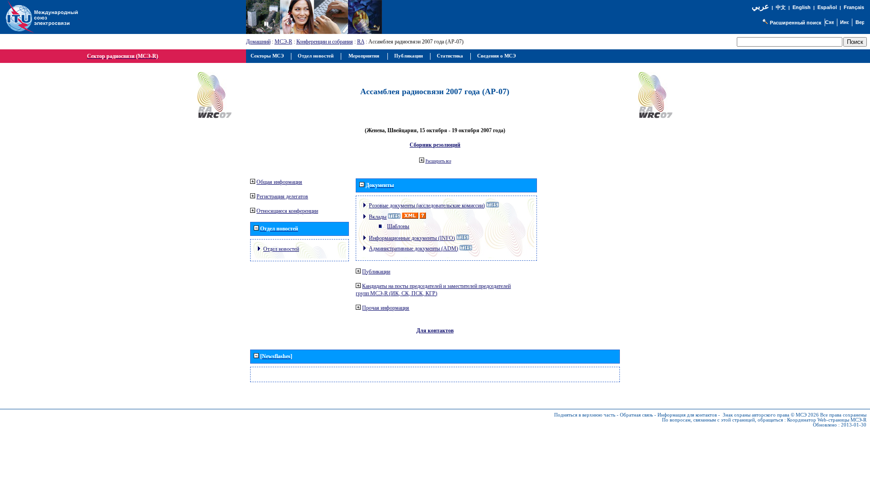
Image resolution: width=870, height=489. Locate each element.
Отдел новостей (281, 249)
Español (827, 7)
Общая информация (279, 182)
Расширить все (438, 161)
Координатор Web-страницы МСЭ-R (826, 419)
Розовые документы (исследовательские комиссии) (427, 205)
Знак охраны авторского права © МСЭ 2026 (771, 414)
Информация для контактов (687, 414)
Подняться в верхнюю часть (584, 414)
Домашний (258, 41)
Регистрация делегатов (282, 196)
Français (854, 7)
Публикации (376, 271)
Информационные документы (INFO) (412, 238)
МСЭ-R (283, 41)
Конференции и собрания (324, 41)
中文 (781, 7)
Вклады (378, 217)
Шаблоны (398, 226)
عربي (760, 6)
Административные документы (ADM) (413, 248)
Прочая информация (385, 308)
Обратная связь (636, 414)
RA (360, 41)
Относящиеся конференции (287, 211)
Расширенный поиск (796, 22)
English (802, 7)
